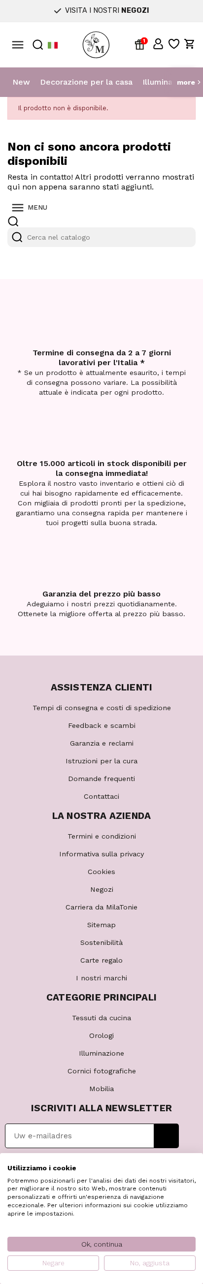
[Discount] (141, 43)
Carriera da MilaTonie (101, 907)
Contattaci (101, 796)
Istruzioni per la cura (101, 761)
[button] (158, 43)
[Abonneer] (166, 1136)
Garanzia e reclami (102, 743)
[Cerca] (17, 237)
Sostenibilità (101, 942)
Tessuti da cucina (101, 1018)
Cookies (101, 872)
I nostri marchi (101, 978)
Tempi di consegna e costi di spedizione (102, 708)
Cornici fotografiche (102, 1071)
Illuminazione (167, 82)
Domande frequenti (101, 779)
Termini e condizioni (102, 836)
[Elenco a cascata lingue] (53, 45)
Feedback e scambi (101, 725)
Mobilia (101, 1089)
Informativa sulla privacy (101, 854)
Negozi (101, 889)
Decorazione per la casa (86, 82)
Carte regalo (101, 960)
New (21, 82)
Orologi (101, 1035)
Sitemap (101, 925)
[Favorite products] (174, 43)
